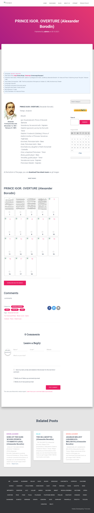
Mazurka (48, 490)
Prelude (60, 495)
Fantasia (61, 486)
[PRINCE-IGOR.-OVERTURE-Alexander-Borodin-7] (20, 224)
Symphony (58, 499)
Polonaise (38, 495)
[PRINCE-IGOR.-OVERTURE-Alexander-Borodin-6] (9, 224)
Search (73, 117)
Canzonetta (64, 481)
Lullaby (33, 490)
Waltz (51, 504)
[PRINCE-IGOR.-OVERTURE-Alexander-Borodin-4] (42, 204)
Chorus (11, 486)
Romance (77, 495)
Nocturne (77, 490)
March (41, 490)
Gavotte (76, 486)
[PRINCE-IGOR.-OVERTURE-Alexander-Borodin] (9, 204)
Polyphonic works (49, 495)
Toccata (85, 499)
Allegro (15, 481)
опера (15, 75)
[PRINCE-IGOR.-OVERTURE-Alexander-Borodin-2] (20, 204)
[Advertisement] (47, 58)
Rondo (85, 495)
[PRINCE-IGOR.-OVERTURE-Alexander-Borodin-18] (31, 263)
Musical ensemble (66, 490)
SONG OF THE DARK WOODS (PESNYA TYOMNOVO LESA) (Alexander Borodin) (15, 440)
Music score (20, 316)
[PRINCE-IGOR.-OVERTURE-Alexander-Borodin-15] (53, 244)
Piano (22, 309)
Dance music (40, 486)
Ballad (38, 434)
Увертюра (28, 75)
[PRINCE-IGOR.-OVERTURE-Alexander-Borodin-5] (53, 204)
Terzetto (76, 499)
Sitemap (75, 3)
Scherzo (18, 499)
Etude (54, 486)
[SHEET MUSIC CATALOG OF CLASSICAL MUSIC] (7, 3)
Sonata (35, 499)
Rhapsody (69, 495)
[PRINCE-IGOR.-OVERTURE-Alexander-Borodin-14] (42, 244)
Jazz (26, 490)
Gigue (83, 486)
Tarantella (67, 499)
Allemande (24, 481)
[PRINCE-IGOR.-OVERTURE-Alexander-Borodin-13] (31, 244)
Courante (19, 486)
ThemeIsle (87, 509)
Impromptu (10, 490)
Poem (23, 495)
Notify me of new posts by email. (24, 382)
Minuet (56, 490)
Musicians (52, 3)
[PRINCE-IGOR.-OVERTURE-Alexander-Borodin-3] (31, 204)
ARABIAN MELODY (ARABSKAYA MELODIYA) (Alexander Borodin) (76, 440)
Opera (7, 309)
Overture (14, 309)
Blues (39, 481)
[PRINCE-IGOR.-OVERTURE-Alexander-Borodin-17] (20, 263)
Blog (59, 3)
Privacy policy (84, 3)
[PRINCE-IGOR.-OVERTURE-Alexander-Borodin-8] (31, 224)
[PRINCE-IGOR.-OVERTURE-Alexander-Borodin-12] (20, 244)
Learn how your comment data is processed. (40, 391)
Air (9, 481)
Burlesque (54, 481)
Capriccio (74, 481)
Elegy (48, 486)
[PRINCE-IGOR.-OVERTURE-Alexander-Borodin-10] (53, 224)
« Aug (80, 153)
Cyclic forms (29, 486)
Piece (17, 495)
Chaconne (83, 481)
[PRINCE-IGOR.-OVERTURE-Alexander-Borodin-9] (42, 224)
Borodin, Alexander (16, 73)
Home (45, 3)
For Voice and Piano (10, 316)
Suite (50, 499)
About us (67, 3)
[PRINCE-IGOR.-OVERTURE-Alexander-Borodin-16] (9, 263)
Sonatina (43, 499)
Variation (44, 504)
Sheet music (18, 319)
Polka (30, 495)
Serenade (27, 499)
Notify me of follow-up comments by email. (27, 378)
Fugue (69, 486)
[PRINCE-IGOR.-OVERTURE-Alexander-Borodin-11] (9, 244)
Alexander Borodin (13, 313)
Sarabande (9, 499)
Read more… (15, 464)
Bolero (46, 481)
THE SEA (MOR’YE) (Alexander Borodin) (45, 438)
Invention (19, 490)
